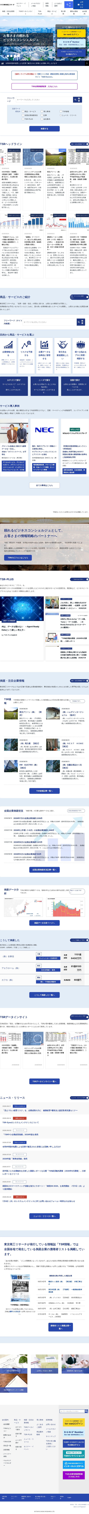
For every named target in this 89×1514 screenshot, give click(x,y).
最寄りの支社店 (15, 1311)
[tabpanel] (44, 38)
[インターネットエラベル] (74, 1465)
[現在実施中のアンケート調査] (13, 1383)
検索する (44, 129)
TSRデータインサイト (25, 12)
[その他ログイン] (74, 1443)
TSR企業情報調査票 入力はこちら (44, 86)
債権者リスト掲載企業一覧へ (60, 1327)
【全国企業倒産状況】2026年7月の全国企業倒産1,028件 (26, 63)
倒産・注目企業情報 (8, 12)
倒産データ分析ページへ (44, 923)
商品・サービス (52, 12)
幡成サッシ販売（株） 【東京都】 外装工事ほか (65, 1283)
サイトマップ (51, 1436)
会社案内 (84, 12)
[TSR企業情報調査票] (74, 1475)
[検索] (86, 1411)
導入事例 (63, 12)
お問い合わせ (51, 1424)
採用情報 (49, 1420)
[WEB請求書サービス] (13, 1364)
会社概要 (6, 1424)
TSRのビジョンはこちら (18, 558)
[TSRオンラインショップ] (74, 1454)
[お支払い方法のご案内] (44, 1364)
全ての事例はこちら (44, 485)
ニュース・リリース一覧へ (44, 1216)
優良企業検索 (74, 12)
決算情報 (6, 1450)
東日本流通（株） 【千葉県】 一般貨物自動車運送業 (65, 1291)
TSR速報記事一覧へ (44, 791)
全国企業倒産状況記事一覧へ (44, 870)
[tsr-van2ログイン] (74, 1422)
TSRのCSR (7, 1441)
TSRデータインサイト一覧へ (44, 1081)
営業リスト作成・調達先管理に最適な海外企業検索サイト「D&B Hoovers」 (44, 75)
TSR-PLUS (40, 12)
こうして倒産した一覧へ (44, 995)
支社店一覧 (7, 1446)
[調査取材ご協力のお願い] (75, 1364)
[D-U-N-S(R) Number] (74, 1433)
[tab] (4, 56)
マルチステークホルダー (7, 1463)
